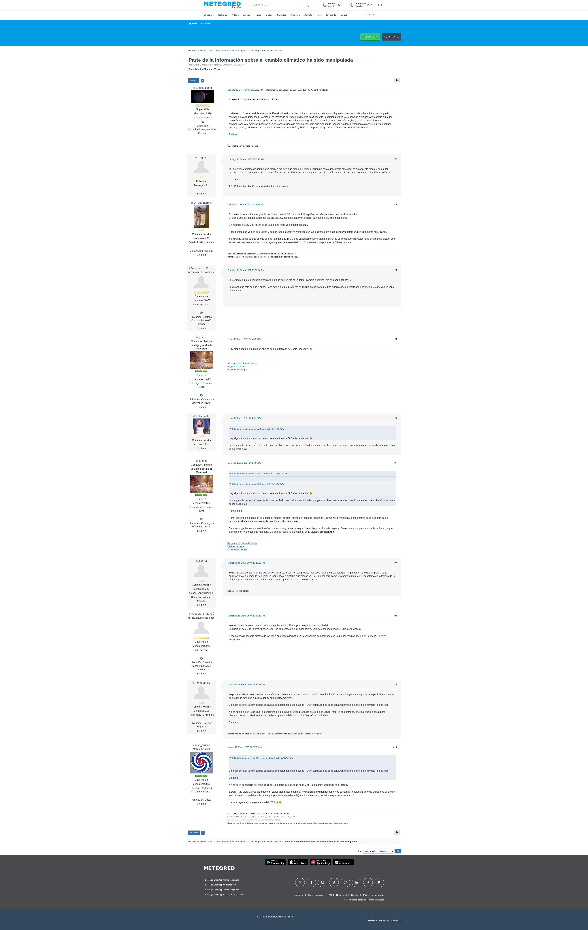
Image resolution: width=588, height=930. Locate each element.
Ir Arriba (194, 832)
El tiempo (209, 15)
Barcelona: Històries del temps (242, 363)
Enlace (233, 134)
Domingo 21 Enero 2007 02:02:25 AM (246, 159)
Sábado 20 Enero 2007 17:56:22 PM (245, 90)
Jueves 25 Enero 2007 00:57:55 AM (245, 747)
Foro (319, 15)
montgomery (202, 682)
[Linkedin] (356, 882)
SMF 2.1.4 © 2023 (266, 917)
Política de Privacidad (373, 895)
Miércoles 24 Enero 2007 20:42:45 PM (246, 615)
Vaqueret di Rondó (202, 268)
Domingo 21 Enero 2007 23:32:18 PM (246, 270)
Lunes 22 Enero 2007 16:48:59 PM (245, 339)
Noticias (222, 15)
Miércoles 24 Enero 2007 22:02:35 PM (246, 684)
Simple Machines (284, 917)
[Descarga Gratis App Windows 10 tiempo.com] (343, 862)
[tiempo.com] (222, 4)
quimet (202, 337)
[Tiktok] (334, 882)
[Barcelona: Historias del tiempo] (201, 395)
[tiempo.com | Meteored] (219, 867)
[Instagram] (322, 882)
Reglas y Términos (377, 921)
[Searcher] (307, 5)
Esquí (344, 15)
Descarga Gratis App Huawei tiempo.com (222, 890)
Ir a (360, 851)
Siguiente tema (212, 69)
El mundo (331, 15)
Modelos (295, 15)
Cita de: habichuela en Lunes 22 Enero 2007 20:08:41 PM (260, 473)
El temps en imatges (237, 369)
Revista (308, 15)
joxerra (202, 560)
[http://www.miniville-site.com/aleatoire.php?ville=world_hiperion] (203, 122)
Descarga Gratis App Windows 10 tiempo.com (224, 895)
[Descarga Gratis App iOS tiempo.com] (298, 862)
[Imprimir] (397, 80)
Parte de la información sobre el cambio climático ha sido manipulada (271, 60)
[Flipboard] (379, 882)
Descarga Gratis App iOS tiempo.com (220, 885)
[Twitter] (300, 882)
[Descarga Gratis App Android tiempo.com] (275, 862)
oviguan (202, 157)
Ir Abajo (193, 80)
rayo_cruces (202, 745)
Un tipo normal (203, 202)
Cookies (355, 895)
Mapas (269, 15)
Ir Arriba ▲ (396, 921)
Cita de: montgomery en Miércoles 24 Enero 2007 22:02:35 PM (263, 758)
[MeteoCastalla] (201, 313)
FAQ (330, 895)
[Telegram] (368, 882)
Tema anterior (196, 69)
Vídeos (235, 15)
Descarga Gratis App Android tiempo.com (222, 880)
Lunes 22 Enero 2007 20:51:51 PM (245, 463)
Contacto (299, 895)
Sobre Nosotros (315, 895)
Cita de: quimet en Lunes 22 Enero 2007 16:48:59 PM (258, 429)
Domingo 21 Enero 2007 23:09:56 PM (246, 204)
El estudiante (204, 87)
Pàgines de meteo (236, 366)
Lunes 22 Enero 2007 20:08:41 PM (245, 418)
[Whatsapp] (345, 882)
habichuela (202, 416)
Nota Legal (341, 895)
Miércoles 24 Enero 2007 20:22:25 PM (246, 563)
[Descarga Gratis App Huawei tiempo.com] (320, 862)
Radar (258, 15)
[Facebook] (311, 882)
